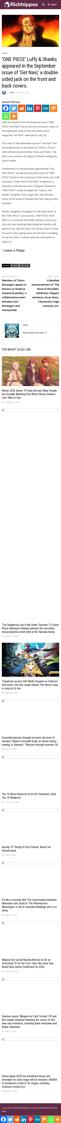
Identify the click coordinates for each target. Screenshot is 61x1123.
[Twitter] (13, 108)
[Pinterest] (37, 108)
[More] (13, 116)
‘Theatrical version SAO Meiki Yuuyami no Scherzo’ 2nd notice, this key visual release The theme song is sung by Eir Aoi (30, 685)
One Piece (24, 265)
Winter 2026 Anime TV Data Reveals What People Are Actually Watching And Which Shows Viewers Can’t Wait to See (29, 394)
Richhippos (24, 1107)
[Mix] (53, 108)
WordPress (48, 1107)
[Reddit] (21, 108)
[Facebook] (6, 108)
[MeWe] (45, 108)
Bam (4, 1111)
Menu (54, 4)
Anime (4, 53)
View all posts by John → (35, 332)
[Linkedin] (29, 108)
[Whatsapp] (6, 116)
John (12, 92)
